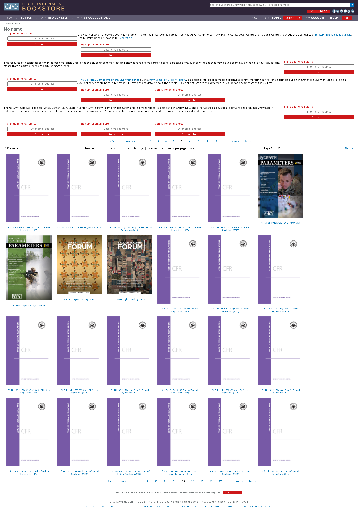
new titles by (275, 17)
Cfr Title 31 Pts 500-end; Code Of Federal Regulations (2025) (281, 391)
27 (220, 481)
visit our (318, 11)
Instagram (341, 11)
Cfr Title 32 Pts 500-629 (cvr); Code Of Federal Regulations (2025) (29, 391)
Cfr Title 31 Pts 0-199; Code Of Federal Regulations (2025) (180, 391)
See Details (232, 492)
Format (90, 148)
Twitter (337, 11)
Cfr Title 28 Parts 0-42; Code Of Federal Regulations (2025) (280, 472)
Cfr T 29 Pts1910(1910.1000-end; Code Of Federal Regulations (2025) (180, 472)
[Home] (35, 9)
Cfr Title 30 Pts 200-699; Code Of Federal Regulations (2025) (79, 391)
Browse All (18, 17)
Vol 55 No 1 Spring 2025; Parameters (29, 305)
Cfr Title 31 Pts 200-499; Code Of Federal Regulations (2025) (230, 391)
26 (210, 481)
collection (126, 37)
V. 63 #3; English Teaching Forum (79, 299)
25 (201, 481)
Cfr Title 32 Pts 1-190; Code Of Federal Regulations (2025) (180, 310)
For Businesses (187, 506)
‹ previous (129, 141)
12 (216, 141)
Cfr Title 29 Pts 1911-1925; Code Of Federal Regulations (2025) (230, 472)
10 (197, 141)
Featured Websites (258, 506)
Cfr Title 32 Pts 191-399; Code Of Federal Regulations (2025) (230, 310)
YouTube (345, 11)
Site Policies (95, 506)
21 (165, 481)
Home (7, 23)
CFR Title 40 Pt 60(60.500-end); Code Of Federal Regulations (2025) (130, 228)
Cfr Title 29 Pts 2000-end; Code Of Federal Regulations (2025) (79, 472)
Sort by (138, 148)
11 (206, 141)
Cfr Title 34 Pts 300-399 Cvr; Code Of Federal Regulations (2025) (29, 228)
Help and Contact (124, 506)
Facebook (334, 11)
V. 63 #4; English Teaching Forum (129, 299)
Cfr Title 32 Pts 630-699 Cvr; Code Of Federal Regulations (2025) (180, 228)
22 (174, 481)
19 (146, 481)
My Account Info (156, 506)
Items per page (177, 148)
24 (192, 481)
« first (113, 141)
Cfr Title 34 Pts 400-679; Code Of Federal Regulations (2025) (230, 228)
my (316, 17)
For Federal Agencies (221, 506)
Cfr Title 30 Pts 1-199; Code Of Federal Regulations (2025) (281, 310)
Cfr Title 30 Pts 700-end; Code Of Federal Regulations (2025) (130, 391)
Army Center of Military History (167, 79)
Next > (349, 148)
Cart (347, 17)
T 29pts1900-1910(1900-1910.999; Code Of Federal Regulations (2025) (129, 472)
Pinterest (349, 11)
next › (235, 141)
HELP (334, 17)
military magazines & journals (333, 34)
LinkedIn (352, 11)
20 (156, 481)
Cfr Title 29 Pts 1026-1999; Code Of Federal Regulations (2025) (29, 472)
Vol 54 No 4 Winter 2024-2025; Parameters (280, 222)
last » (248, 141)
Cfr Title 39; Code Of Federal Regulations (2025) (79, 227)
